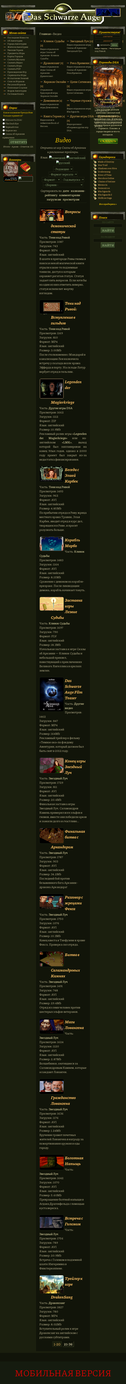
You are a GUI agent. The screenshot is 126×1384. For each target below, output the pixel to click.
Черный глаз (12, 126)
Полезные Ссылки (17, 87)
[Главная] (10, 19)
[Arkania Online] (11, 180)
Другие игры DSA (82, 116)
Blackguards (104, 191)
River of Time (105, 174)
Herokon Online (106, 178)
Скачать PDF (14, 68)
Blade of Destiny (106, 161)
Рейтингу (51, 195)
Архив (15, 146)
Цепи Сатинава (80, 82)
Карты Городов (15, 56)
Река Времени (79, 63)
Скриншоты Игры (16, 75)
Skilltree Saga (105, 197)
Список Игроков (15, 81)
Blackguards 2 (105, 194)
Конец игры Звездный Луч (75, 766)
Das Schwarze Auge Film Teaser (73, 689)
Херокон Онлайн (54, 82)
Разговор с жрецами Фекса (74, 902)
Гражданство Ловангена (63, 1100)
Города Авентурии (16, 43)
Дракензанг (51, 63)
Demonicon (104, 188)
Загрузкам (54, 199)
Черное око (11, 130)
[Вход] (27, 19)
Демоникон (51, 100)
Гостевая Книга (15, 93)
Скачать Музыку (16, 59)
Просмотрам (71, 199)
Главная (45, 34)
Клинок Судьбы (53, 41)
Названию (77, 191)
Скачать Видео (15, 62)
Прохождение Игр (16, 71)
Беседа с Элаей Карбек (72, 475)
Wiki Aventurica (25, 169)
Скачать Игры (14, 65)
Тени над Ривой (59, 237)
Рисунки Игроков (16, 84)
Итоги (6, 146)
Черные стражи (80, 100)
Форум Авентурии (16, 90)
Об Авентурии (14, 40)
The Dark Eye (12, 123)
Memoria (102, 184)
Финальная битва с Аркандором (68, 839)
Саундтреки (107, 157)
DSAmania (11, 169)
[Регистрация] (18, 19)
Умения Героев (15, 50)
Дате (66, 191)
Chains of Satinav (106, 181)
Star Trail (102, 165)
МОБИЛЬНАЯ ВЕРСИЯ (63, 1372)
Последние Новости (18, 37)
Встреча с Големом (74, 1221)
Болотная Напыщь (74, 1160)
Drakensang (104, 171)
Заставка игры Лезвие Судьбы (66, 608)
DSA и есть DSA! (13, 119)
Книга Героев (52, 116)
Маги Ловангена (74, 1024)
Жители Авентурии (17, 46)
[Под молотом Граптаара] (108, 106)
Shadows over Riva (107, 168)
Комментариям (69, 195)
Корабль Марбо (72, 542)
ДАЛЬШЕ (108, 140)
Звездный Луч (79, 41)
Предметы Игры (16, 53)
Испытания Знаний (17, 78)
